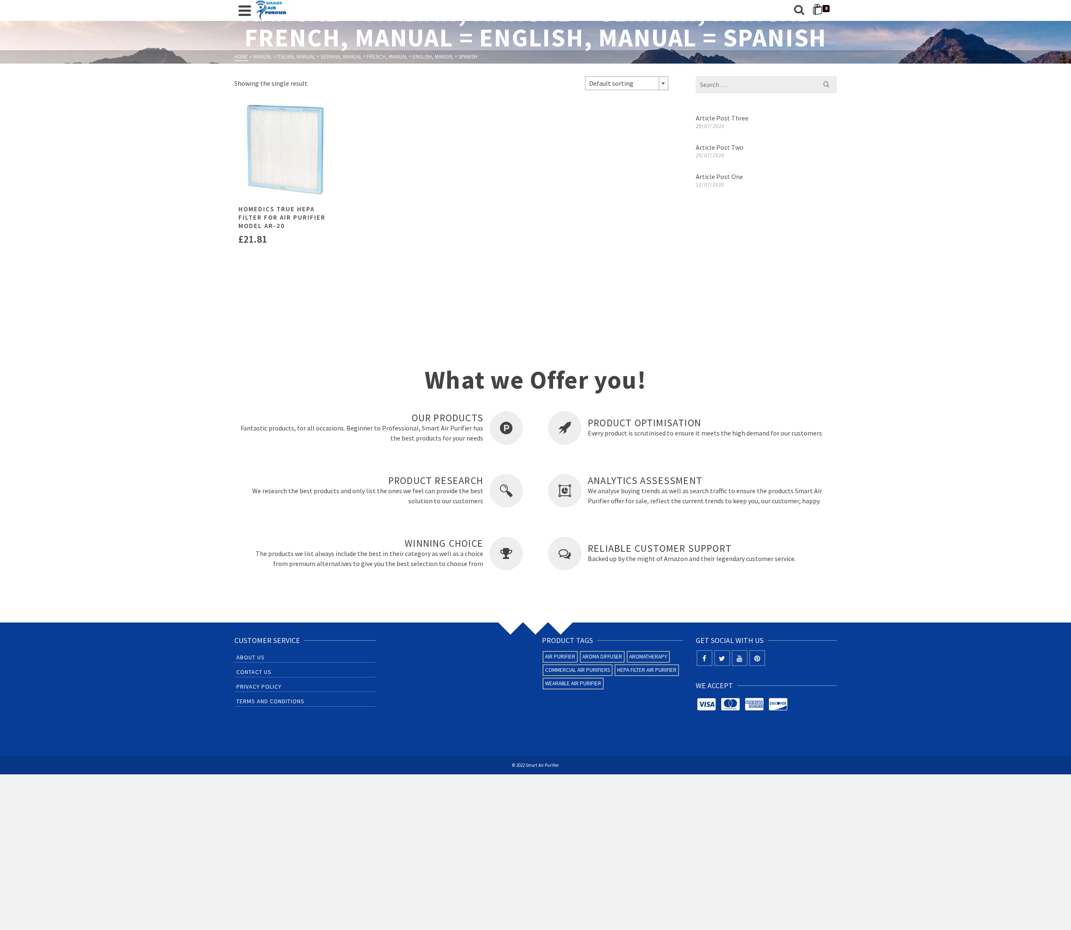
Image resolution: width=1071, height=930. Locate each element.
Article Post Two (719, 147)
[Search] (799, 10)
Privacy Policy (259, 686)
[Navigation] (244, 10)
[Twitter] (722, 658)
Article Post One (719, 176)
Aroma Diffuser (602, 656)
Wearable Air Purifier (573, 683)
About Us (250, 657)
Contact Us (254, 672)
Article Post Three (722, 118)
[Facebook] (704, 658)
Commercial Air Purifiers (577, 670)
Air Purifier (560, 656)
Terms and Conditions (270, 701)
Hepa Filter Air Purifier (646, 670)
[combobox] (627, 83)
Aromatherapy (648, 656)
